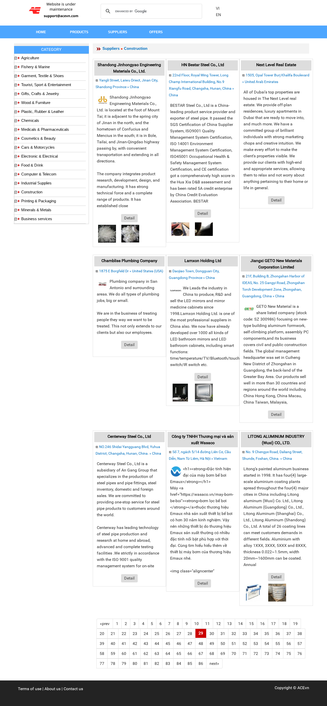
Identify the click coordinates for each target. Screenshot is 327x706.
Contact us (73, 688)
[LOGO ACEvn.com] (54, 9)
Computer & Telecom (38, 174)
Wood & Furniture (35, 102)
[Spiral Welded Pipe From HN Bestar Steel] (180, 228)
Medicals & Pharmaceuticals (45, 129)
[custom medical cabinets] (180, 392)
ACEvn (303, 687)
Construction (31, 192)
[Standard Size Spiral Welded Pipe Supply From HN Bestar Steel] (204, 228)
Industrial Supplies (36, 183)
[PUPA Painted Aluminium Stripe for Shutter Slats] (277, 592)
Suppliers (111, 48)
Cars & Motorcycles (38, 147)
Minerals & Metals (36, 210)
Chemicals (30, 120)
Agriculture (30, 58)
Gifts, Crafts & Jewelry (40, 93)
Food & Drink (32, 165)
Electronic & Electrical (39, 156)
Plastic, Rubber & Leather (42, 111)
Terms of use (29, 688)
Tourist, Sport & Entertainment (46, 85)
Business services (36, 219)
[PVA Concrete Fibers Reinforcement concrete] (130, 233)
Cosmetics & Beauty (38, 138)
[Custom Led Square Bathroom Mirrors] (204, 392)
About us (52, 688)
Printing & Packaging (38, 201)
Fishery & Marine (35, 67)
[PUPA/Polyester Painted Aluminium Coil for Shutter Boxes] (254, 592)
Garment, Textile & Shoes (42, 76)
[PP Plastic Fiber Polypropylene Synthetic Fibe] (107, 233)
